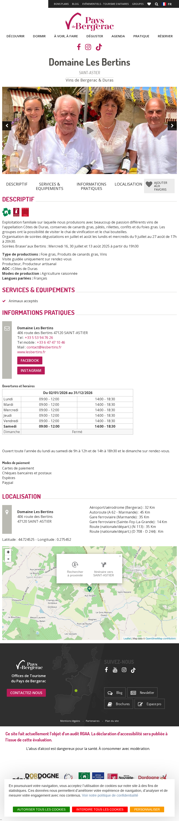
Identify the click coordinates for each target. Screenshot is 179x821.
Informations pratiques (91, 184)
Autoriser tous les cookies (41, 809)
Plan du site (112, 720)
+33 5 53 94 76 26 (39, 337)
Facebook (30, 360)
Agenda (118, 36)
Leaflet (127, 638)
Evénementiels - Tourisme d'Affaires (105, 3)
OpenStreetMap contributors (161, 638)
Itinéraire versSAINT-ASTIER (103, 573)
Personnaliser (147, 809)
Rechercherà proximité (75, 573)
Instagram (31, 370)
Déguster (94, 36)
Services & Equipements (49, 184)
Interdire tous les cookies (99, 809)
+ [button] (8, 552)
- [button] (8, 559)
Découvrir (15, 36)
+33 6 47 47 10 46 (51, 342)
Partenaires (92, 720)
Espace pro (154, 704)
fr (169, 4)
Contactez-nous (26, 692)
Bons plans (61, 3)
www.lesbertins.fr (31, 352)
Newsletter (147, 693)
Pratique (141, 36)
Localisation (128, 184)
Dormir (39, 36)
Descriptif (17, 184)
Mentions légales (70, 720)
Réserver (165, 36)
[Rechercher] (156, 4)
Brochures (123, 704)
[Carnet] (149, 4)
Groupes (137, 3)
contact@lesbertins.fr (44, 347)
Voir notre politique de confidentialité (110, 795)
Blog (75, 3)
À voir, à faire (66, 36)
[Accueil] (89, 22)
